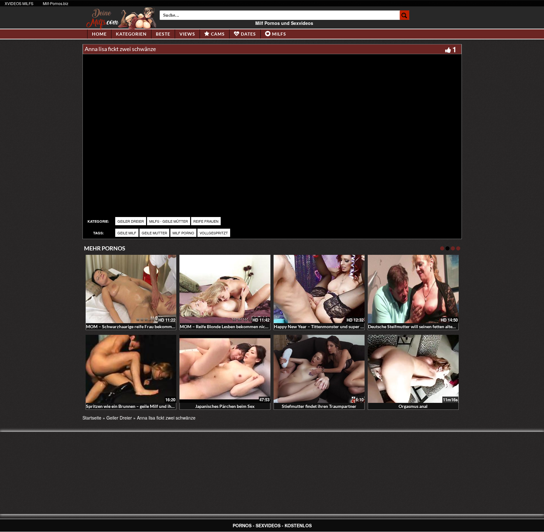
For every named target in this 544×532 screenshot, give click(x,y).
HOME (99, 34)
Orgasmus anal (413, 406)
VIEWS (187, 34)
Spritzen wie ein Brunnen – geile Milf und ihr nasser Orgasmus (146, 406)
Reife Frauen (205, 221)
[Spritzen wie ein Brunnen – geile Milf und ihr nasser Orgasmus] (131, 369)
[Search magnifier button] (404, 15)
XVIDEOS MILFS (19, 3)
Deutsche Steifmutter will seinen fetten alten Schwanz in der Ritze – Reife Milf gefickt (451, 326)
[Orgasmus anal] (413, 369)
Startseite (91, 418)
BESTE (163, 34)
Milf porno (183, 232)
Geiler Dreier (130, 221)
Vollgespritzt (214, 232)
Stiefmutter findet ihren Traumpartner (319, 406)
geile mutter (154, 232)
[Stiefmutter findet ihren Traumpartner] (319, 369)
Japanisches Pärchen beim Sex (225, 406)
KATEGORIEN (131, 34)
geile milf (126, 232)
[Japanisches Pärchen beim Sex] (224, 369)
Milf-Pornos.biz (55, 3)
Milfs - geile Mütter (168, 221)
